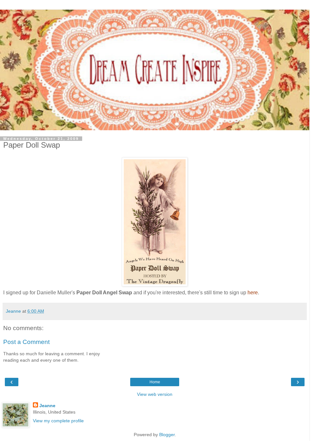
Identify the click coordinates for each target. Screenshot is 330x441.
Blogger (167, 434)
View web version (154, 394)
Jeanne (47, 405)
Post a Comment (26, 341)
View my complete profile (58, 420)
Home (155, 382)
